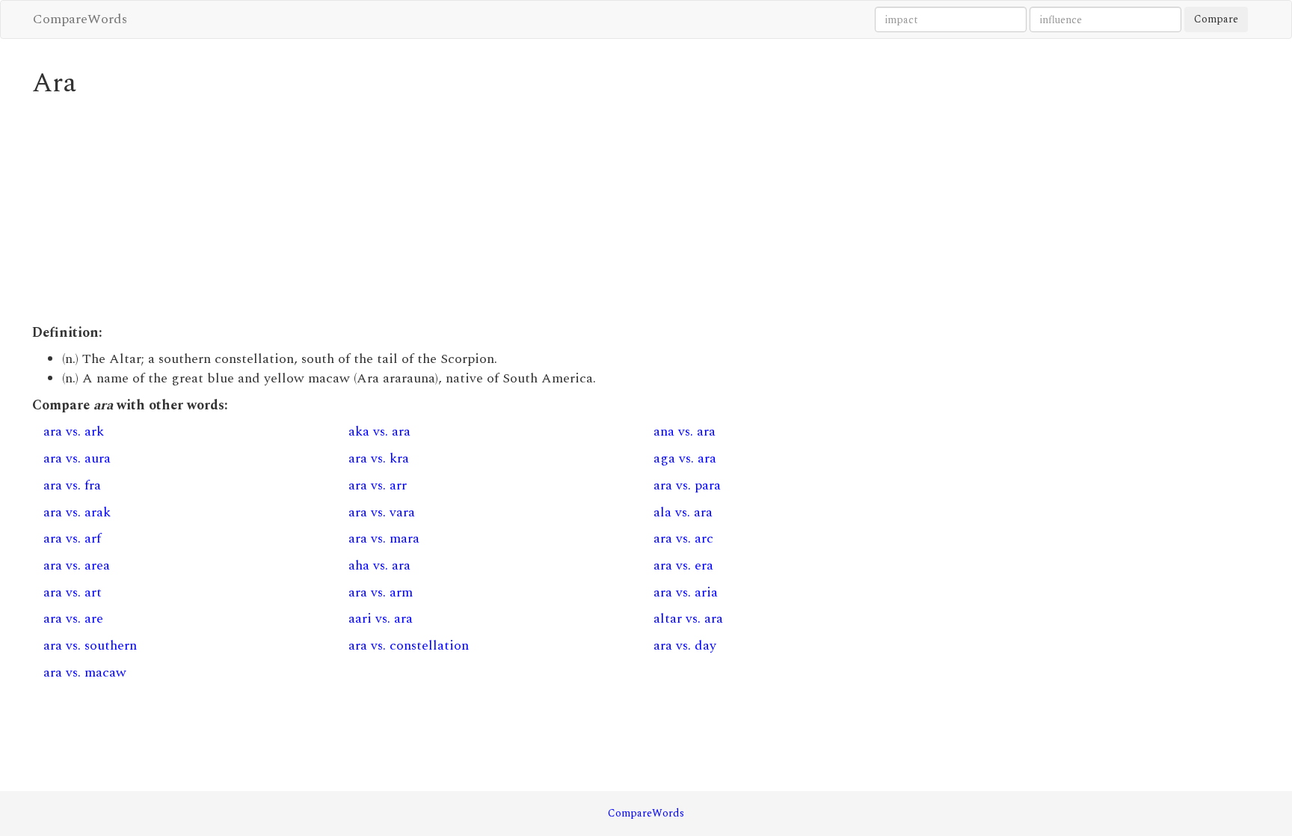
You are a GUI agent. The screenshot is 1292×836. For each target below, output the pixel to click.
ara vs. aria (685, 592)
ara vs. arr (377, 485)
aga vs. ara (684, 458)
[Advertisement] (480, 211)
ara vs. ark (73, 431)
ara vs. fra (72, 485)
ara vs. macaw (84, 672)
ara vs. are (73, 618)
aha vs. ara (379, 565)
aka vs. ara (379, 431)
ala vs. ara (683, 512)
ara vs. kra (378, 458)
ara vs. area (76, 565)
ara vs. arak (77, 512)
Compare (1216, 19)
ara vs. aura (77, 458)
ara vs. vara (381, 512)
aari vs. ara (380, 618)
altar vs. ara (688, 618)
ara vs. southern (90, 645)
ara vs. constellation (408, 645)
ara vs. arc (683, 538)
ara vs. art (72, 592)
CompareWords (80, 19)
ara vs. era (683, 565)
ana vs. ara (684, 431)
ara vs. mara (383, 538)
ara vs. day (684, 645)
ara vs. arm (380, 592)
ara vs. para (687, 485)
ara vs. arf (72, 538)
